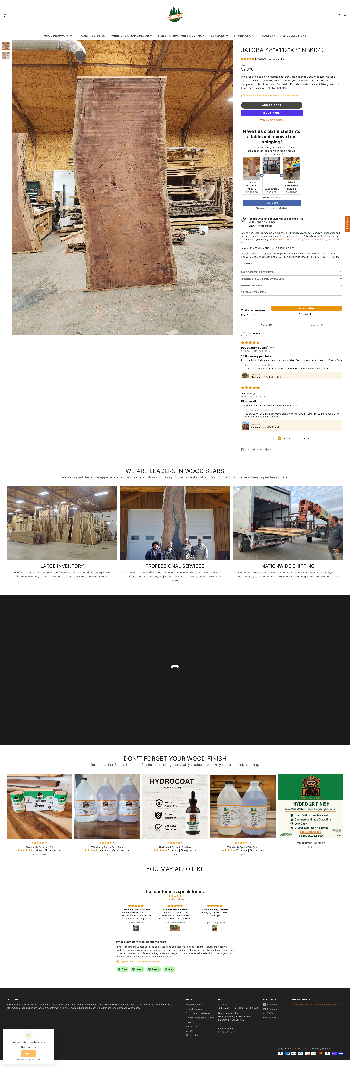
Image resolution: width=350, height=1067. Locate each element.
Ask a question (306, 314)
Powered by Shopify (319, 1048)
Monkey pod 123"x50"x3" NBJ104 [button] (266, 377)
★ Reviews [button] (347, 224)
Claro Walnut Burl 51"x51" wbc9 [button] (265, 427)
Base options (272, 188)
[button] (248, 59)
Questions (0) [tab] (317, 325)
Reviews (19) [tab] (266, 325)
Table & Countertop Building (291, 185)
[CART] (345, 15)
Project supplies (91, 35)
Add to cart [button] (272, 203)
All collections (293, 35)
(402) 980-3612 (226, 1032)
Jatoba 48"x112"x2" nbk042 (252, 185)
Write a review (306, 308)
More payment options (272, 119)
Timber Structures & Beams (180, 35)
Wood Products (56, 35)
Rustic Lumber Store (297, 1048)
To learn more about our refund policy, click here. (317, 1004)
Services (218, 35)
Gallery (268, 35)
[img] (175, 896)
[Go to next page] (309, 438)
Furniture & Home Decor (129, 35)
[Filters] (244, 333)
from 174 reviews (175, 899)
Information (243, 35)
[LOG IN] (339, 15)
